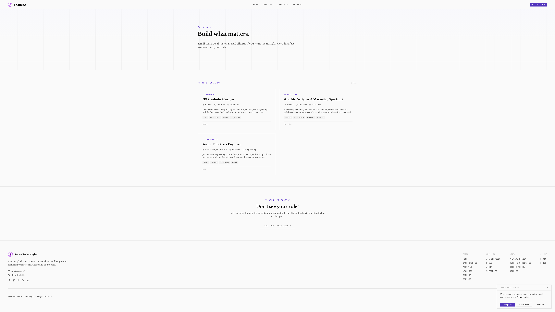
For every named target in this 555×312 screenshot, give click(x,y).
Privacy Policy (518, 259)
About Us (298, 4)
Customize (524, 304)
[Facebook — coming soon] (9, 280)
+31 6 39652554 (18, 275)
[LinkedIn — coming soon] (28, 280)
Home (255, 4)
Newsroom (467, 271)
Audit (489, 267)
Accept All (507, 304)
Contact (467, 279)
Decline (540, 304)
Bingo (543, 263)
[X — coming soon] (23, 280)
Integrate (491, 271)
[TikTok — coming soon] (18, 280)
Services (267, 4)
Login (543, 259)
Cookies (514, 271)
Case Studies (470, 263)
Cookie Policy (517, 267)
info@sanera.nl (18, 271)
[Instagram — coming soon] (14, 280)
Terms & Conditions (520, 263)
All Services (493, 259)
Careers (467, 275)
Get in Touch (538, 4)
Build (489, 263)
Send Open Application (276, 226)
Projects (284, 4)
